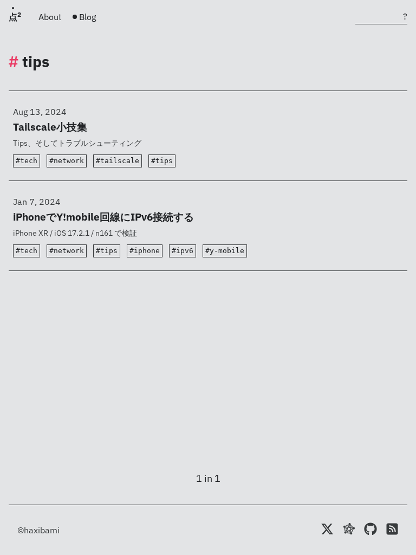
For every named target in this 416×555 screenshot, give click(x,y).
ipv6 (184, 251)
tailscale (119, 161)
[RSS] (392, 530)
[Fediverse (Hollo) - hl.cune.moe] (348, 530)
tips (164, 161)
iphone (147, 251)
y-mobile (227, 251)
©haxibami (38, 530)
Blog (87, 16)
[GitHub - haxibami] (370, 530)
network (69, 161)
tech (28, 161)
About (50, 16)
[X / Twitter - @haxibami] (327, 530)
